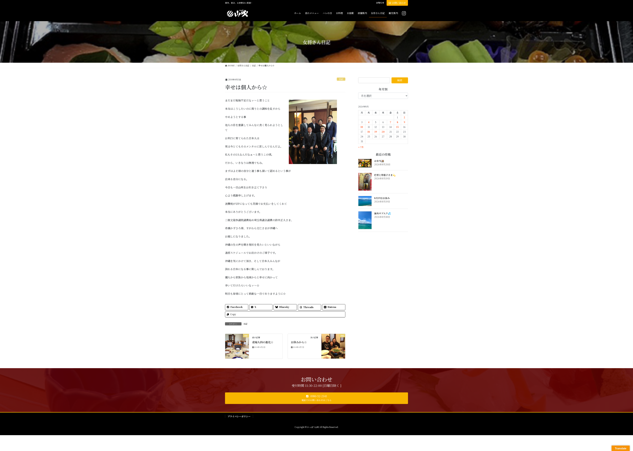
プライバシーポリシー (239, 416)
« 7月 (360, 147)
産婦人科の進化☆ (262, 342)
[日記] (237, 346)
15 (397, 127)
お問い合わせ (399, 2)
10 (362, 127)
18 (368, 131)
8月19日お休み (382, 198)
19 (376, 131)
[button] (316, 398)
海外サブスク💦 (382, 213)
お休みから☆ (299, 342)
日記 (341, 79)
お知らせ (380, 2)
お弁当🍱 (379, 161)
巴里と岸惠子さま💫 (384, 175)
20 (383, 131)
